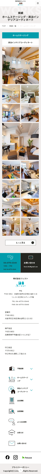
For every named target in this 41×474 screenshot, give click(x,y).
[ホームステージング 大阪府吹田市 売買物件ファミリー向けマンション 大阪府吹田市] (30, 94)
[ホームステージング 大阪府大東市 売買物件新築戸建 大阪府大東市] (11, 170)
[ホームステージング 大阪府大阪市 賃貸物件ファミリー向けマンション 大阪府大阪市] (20, 141)
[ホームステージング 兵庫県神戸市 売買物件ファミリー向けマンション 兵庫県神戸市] (11, 189)
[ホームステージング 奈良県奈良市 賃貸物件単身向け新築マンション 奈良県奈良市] (11, 227)
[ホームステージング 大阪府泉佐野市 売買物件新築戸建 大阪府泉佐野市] (30, 208)
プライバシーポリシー (20, 467)
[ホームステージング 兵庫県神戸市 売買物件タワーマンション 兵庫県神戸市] (30, 227)
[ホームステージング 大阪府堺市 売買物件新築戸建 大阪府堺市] (20, 65)
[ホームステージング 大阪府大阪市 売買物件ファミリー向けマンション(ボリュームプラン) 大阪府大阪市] (11, 113)
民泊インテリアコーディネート (20, 42)
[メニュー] (38, 3)
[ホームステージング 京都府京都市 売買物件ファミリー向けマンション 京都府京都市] (11, 208)
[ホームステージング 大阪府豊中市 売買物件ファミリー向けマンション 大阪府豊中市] (30, 170)
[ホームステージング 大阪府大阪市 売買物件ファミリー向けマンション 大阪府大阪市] (11, 94)
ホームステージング (20, 35)
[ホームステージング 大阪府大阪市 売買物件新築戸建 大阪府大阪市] (30, 189)
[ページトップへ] (20, 470)
